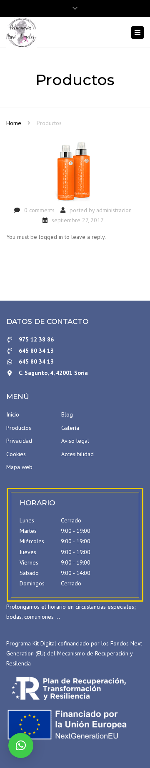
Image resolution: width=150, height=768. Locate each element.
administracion (114, 210)
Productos (18, 428)
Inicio (12, 414)
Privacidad (19, 440)
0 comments (39, 210)
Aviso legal (75, 440)
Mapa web (19, 467)
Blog (67, 414)
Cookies (16, 454)
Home (13, 123)
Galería (70, 428)
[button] (20, 745)
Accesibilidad (77, 454)
